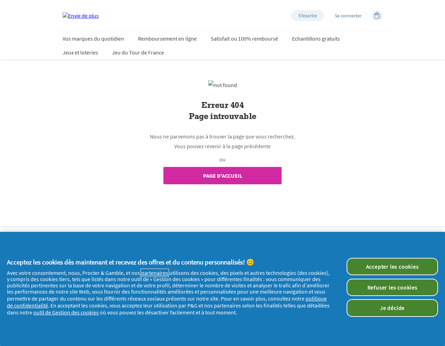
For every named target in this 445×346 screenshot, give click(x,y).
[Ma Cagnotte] (377, 15)
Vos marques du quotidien (93, 38)
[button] (307, 15)
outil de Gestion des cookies (66, 312)
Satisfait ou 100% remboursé (244, 38)
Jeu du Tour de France (138, 52)
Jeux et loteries (80, 52)
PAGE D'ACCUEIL (222, 175)
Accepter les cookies (392, 266)
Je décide (392, 307)
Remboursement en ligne (167, 38)
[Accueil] (81, 15)
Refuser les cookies (392, 287)
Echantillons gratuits (316, 38)
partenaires (154, 272)
